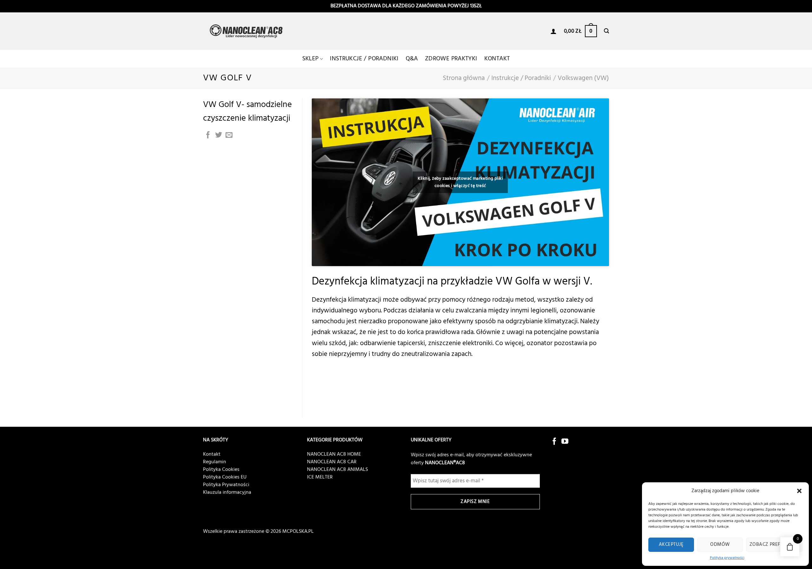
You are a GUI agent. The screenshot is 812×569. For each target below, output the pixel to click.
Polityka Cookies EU (224, 477)
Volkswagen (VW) (583, 78)
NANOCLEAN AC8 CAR (332, 462)
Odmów (720, 544)
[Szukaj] (606, 31)
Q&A (412, 59)
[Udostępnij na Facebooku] (208, 135)
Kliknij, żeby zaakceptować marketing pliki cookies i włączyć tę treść (460, 182)
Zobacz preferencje (774, 544)
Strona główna (464, 78)
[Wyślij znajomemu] (229, 135)
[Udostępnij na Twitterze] (218, 135)
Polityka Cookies (221, 469)
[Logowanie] (553, 31)
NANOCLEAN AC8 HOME (334, 454)
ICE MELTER (320, 477)
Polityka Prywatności (226, 485)
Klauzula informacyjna (227, 492)
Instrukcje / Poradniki (364, 59)
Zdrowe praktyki (451, 59)
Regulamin (214, 462)
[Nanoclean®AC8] (247, 31)
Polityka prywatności (727, 558)
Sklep (310, 59)
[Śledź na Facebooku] (554, 442)
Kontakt (497, 59)
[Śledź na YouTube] (564, 442)
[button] (799, 491)
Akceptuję (671, 544)
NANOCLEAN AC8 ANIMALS (337, 469)
